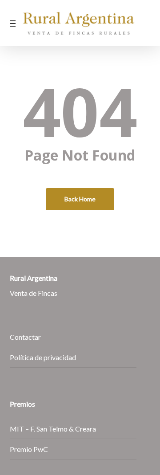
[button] (15, 23)
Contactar (25, 337)
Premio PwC (29, 449)
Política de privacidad (43, 357)
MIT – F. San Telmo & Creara (53, 428)
